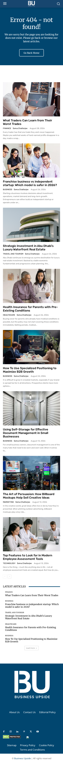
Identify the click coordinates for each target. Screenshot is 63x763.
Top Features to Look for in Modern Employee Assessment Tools (27, 557)
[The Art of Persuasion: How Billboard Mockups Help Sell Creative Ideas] (31, 473)
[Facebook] (3, 731)
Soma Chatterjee (20, 128)
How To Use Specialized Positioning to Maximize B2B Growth (29, 369)
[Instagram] (10, 731)
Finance (7, 128)
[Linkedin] (17, 731)
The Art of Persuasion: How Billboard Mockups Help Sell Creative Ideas (28, 495)
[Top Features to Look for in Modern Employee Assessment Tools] (31, 534)
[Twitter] (30, 731)
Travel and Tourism (13, 254)
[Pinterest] (24, 731)
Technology (9, 563)
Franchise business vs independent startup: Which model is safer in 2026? (30, 183)
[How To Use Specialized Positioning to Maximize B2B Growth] (31, 347)
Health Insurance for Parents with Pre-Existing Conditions (30, 628)
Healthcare (9, 315)
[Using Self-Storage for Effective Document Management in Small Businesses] (31, 408)
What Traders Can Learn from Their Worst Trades (31, 595)
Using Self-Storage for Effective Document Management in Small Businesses (25, 433)
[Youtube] (37, 731)
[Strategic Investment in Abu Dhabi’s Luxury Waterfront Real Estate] (31, 225)
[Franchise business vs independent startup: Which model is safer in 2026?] (31, 160)
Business (7, 189)
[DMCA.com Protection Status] (12, 738)
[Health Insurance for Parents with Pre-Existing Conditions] (31, 286)
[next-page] (9, 576)
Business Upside (22, 758)
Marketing (8, 502)
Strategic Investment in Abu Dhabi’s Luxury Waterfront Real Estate (28, 247)
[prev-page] (5, 576)
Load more (30, 648)
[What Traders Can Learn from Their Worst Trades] (31, 99)
